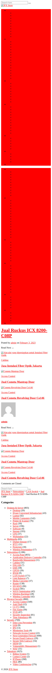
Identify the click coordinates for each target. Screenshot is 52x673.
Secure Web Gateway (22, 112)
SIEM (15, 128)
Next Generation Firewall (24, 107)
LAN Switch (19, 575)
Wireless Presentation (22, 154)
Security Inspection (21, 99)
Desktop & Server (15, 10)
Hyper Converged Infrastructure (27, 18)
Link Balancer (19, 70)
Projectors (17, 156)
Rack (15, 28)
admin (13, 343)
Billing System (19, 146)
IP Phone (17, 138)
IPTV (15, 161)
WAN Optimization (21, 73)
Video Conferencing (22, 143)
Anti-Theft (17, 91)
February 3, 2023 (28, 343)
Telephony (12, 135)
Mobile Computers (21, 36)
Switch (16, 60)
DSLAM (17, 68)
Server (16, 15)
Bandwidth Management (24, 47)
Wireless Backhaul (21, 65)
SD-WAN (17, 52)
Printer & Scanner (21, 23)
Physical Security (15, 81)
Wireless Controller (21, 78)
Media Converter (20, 75)
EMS (15, 57)
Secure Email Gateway (23, 109)
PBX (15, 141)
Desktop (16, 510)
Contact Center (19, 148)
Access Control (20, 83)
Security (10, 620)
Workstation (18, 21)
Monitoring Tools (21, 122)
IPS (14, 120)
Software (17, 31)
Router (16, 54)
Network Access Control (24, 125)
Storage (16, 26)
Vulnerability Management (25, 130)
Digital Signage (20, 159)
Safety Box (18, 88)
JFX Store (13, 669)
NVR (15, 96)
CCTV (16, 86)
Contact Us (12, 164)
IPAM (15, 573)
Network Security (15, 104)
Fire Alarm (18, 101)
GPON (16, 44)
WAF (15, 133)
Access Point (19, 41)
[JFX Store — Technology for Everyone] (7, 5)
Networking (12, 39)
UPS (15, 34)
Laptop (16, 13)
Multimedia (12, 151)
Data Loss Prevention (22, 114)
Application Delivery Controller (27, 49)
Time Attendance (20, 94)
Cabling (16, 62)
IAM (15, 117)
